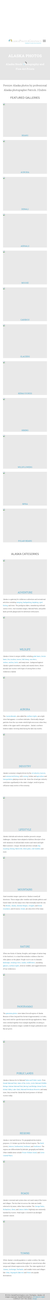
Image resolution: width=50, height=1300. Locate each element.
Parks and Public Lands (33, 1080)
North (42, 1143)
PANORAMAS (25, 1006)
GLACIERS (25, 356)
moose (19, 659)
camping (19, 602)
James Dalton (23, 1209)
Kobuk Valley (7, 1089)
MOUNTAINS (25, 889)
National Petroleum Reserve (30, 1089)
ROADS (25, 1193)
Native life (18, 849)
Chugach (31, 906)
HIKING (25, 430)
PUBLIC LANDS (25, 1073)
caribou (11, 662)
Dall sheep (25, 659)
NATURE (25, 946)
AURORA (25, 172)
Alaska (13, 906)
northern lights (32, 716)
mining (25, 776)
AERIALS (25, 246)
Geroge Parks (39, 1206)
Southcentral (18, 1146)
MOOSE (25, 282)
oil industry (35, 773)
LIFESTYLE (25, 829)
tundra (24, 963)
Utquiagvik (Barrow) (17, 1272)
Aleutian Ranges (22, 906)
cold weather (36, 849)
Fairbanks (20, 1269)
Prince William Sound (29, 1152)
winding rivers (16, 963)
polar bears (37, 656)
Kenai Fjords (41, 1086)
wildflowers (31, 963)
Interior (11, 1146)
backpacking (27, 602)
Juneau (5, 1269)
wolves (5, 662)
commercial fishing (12, 776)
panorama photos (11, 1013)
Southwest (37, 1146)
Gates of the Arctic (23, 1083)
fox (9, 659)
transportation (7, 779)
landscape (6, 963)
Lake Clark (16, 1089)
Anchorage (12, 1269)
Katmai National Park (16, 1086)
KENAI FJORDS (25, 393)
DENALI (25, 209)
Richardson (7, 1209)
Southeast (27, 1146)
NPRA (25, 504)
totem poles (27, 849)
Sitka (7, 1272)
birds (16, 662)
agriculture (40, 776)
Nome (29, 1272)
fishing (12, 849)
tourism (42, 773)
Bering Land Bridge (30, 1086)
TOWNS (25, 1253)
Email (35, 1299)
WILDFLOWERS (25, 467)
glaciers (5, 966)
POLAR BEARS (25, 541)
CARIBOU (25, 319)
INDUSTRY (25, 766)
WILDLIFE (25, 649)
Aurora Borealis (11, 716)
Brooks (8, 906)
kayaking (35, 602)
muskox (13, 659)
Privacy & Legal (38, 1297)
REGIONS (25, 1133)
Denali (23, 909)
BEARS (25, 135)
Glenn (13, 1209)
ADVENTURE (25, 592)
